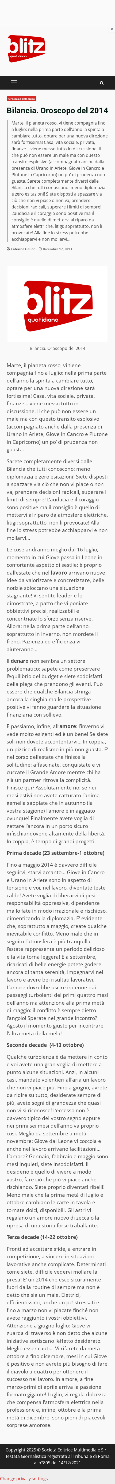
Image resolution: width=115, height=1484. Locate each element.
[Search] (101, 83)
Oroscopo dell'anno (21, 99)
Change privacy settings (24, 1479)
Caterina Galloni (24, 249)
